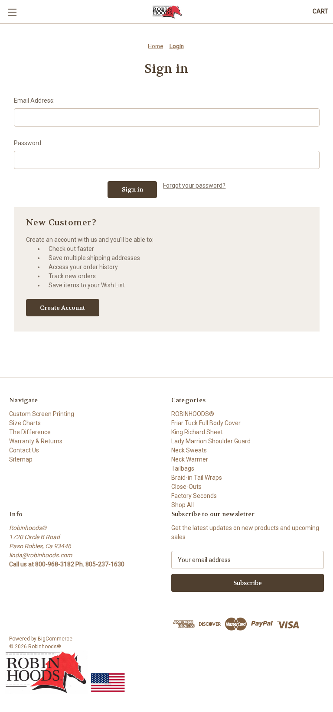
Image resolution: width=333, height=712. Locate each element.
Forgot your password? (194, 185)
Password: (28, 143)
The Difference (30, 432)
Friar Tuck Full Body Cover (206, 422)
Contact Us (24, 450)
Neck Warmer (189, 459)
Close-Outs (186, 486)
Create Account (62, 308)
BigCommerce (55, 639)
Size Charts (25, 422)
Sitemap (21, 459)
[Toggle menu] (12, 12)
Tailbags (182, 468)
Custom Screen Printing (41, 413)
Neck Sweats (189, 450)
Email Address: (34, 100)
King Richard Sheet (197, 432)
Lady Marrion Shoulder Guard (211, 441)
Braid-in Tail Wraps (196, 477)
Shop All (182, 504)
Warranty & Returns (35, 441)
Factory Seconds (194, 495)
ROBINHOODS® (192, 413)
